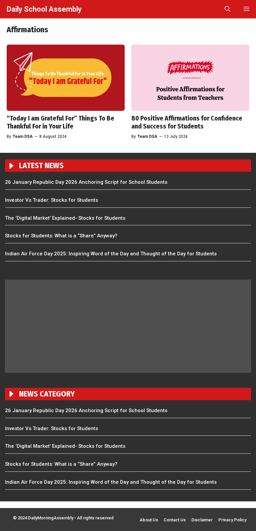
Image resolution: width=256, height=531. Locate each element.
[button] (227, 9)
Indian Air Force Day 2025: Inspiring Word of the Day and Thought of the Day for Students (111, 254)
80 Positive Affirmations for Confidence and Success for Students (186, 122)
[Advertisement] (128, 326)
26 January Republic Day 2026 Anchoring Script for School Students (86, 182)
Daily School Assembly (44, 9)
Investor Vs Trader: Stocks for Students (51, 200)
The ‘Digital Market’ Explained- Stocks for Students (65, 218)
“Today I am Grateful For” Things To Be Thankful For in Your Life (60, 122)
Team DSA (147, 136)
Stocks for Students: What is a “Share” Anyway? (61, 236)
